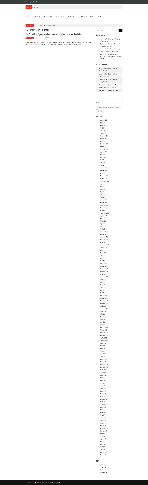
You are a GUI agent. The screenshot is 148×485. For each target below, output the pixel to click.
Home (27, 17)
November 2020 (104, 303)
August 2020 (103, 311)
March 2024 (103, 197)
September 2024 (104, 181)
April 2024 (102, 194)
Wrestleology (82, 17)
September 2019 (104, 340)
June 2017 (102, 412)
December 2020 (104, 301)
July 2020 (102, 314)
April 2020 (102, 322)
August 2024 (103, 184)
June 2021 (102, 285)
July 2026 (102, 123)
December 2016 (104, 428)
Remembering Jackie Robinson (113, 90)
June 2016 (102, 444)
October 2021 (103, 274)
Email (97, 102)
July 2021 (102, 282)
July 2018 (102, 378)
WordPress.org (103, 472)
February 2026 (104, 136)
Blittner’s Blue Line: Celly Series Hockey (110, 49)
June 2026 (103, 125)
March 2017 (103, 420)
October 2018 (103, 370)
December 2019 (104, 333)
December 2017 (104, 396)
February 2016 (103, 452)
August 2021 (103, 279)
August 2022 (103, 247)
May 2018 (102, 383)
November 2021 (104, 271)
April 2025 (102, 162)
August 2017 (103, 407)
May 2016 (102, 447)
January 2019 (103, 362)
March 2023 (103, 229)
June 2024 (103, 189)
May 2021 (102, 287)
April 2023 (102, 226)
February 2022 (104, 263)
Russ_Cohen (38, 37)
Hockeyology (36, 17)
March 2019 (103, 356)
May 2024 (102, 192)
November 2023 (104, 208)
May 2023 (102, 224)
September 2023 (104, 213)
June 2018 (102, 380)
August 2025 (103, 152)
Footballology (59, 17)
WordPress (45, 482)
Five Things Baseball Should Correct (109, 51)
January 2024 (103, 202)
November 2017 (104, 399)
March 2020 (103, 325)
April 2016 (102, 449)
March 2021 (103, 293)
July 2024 (102, 186)
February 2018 (103, 391)
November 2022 (104, 239)
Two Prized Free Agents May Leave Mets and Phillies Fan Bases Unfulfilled (53, 34)
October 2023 (103, 210)
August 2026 (103, 120)
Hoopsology (71, 17)
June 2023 (103, 221)
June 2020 (103, 317)
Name (97, 97)
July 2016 (102, 441)
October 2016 (103, 434)
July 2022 (102, 250)
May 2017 (102, 415)
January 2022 (103, 266)
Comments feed (104, 470)
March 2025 (103, 165)
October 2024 (103, 178)
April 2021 (102, 290)
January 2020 (104, 330)
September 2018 (104, 372)
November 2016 (104, 431)
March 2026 (103, 133)
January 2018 (103, 394)
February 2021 (103, 295)
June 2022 (103, 253)
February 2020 (104, 327)
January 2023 (103, 234)
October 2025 (103, 146)
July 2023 (102, 218)
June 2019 (102, 348)
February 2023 (104, 232)
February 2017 (103, 423)
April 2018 (102, 386)
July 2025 (102, 154)
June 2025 (103, 157)
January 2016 (103, 455)
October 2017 (103, 402)
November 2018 (104, 367)
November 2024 (104, 176)
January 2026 (104, 138)
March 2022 (103, 261)
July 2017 (102, 410)
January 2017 (103, 426)
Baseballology (47, 17)
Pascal (101, 90)
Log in (101, 464)
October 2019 (103, 338)
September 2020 (104, 309)
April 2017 (102, 418)
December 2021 (104, 269)
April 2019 (102, 354)
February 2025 (104, 168)
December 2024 (104, 173)
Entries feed (103, 467)
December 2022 (104, 237)
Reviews (98, 17)
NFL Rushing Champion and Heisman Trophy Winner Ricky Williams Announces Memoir (110, 56)
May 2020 (102, 319)
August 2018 (103, 375)
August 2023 (103, 216)
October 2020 (103, 306)
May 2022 (102, 255)
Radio (91, 17)
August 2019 (103, 343)
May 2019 (102, 351)
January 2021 (103, 298)
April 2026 (102, 131)
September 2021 (104, 277)
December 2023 (104, 205)
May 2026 (102, 128)
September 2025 (104, 149)
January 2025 (103, 170)
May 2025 (102, 160)
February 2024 (103, 200)
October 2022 (103, 242)
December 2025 (104, 141)
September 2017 (104, 404)
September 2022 (104, 245)
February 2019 (103, 359)
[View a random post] (119, 17)
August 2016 (103, 439)
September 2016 (104, 436)
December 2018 (104, 364)
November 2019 (104, 335)
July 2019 (102, 346)
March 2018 (103, 388)
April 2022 (102, 258)
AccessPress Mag (56, 482)
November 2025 (104, 144)
